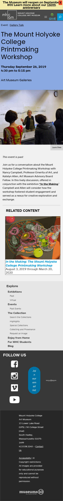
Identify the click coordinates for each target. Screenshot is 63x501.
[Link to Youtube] (15, 399)
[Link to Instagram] (14, 375)
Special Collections (19, 325)
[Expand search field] (60, 16)
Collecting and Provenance (22, 329)
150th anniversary (39, 6)
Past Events (15, 308)
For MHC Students (19, 342)
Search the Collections (20, 317)
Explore (12, 286)
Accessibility (25, 458)
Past (12, 296)
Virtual (13, 300)
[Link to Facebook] (14, 363)
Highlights (15, 321)
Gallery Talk (17, 25)
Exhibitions (15, 291)
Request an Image (18, 333)
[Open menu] (46, 17)
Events (12, 304)
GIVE (52, 18)
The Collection (17, 313)
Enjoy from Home (19, 337)
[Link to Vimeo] (14, 387)
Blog (10, 346)
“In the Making (48, 184)
